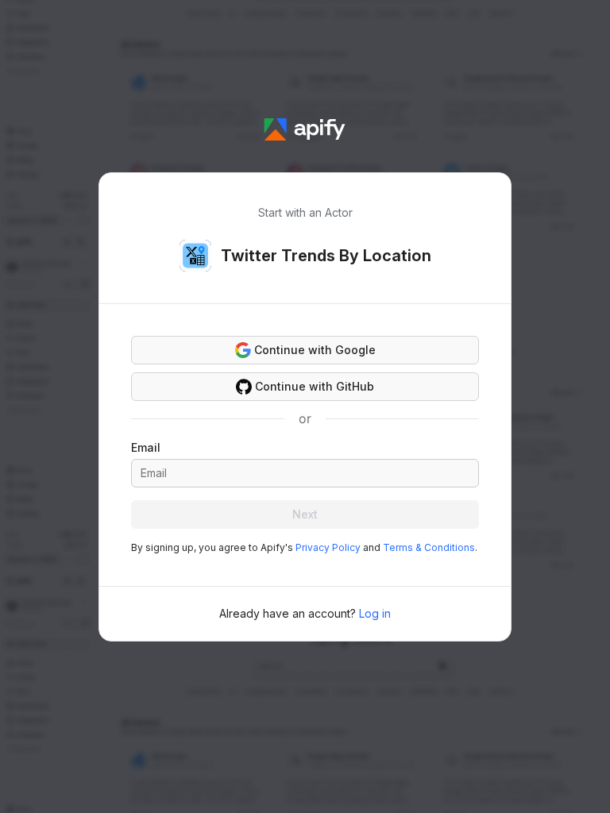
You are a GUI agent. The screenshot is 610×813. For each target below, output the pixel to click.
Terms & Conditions (429, 547)
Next (305, 514)
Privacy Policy (328, 547)
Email (145, 447)
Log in (375, 613)
